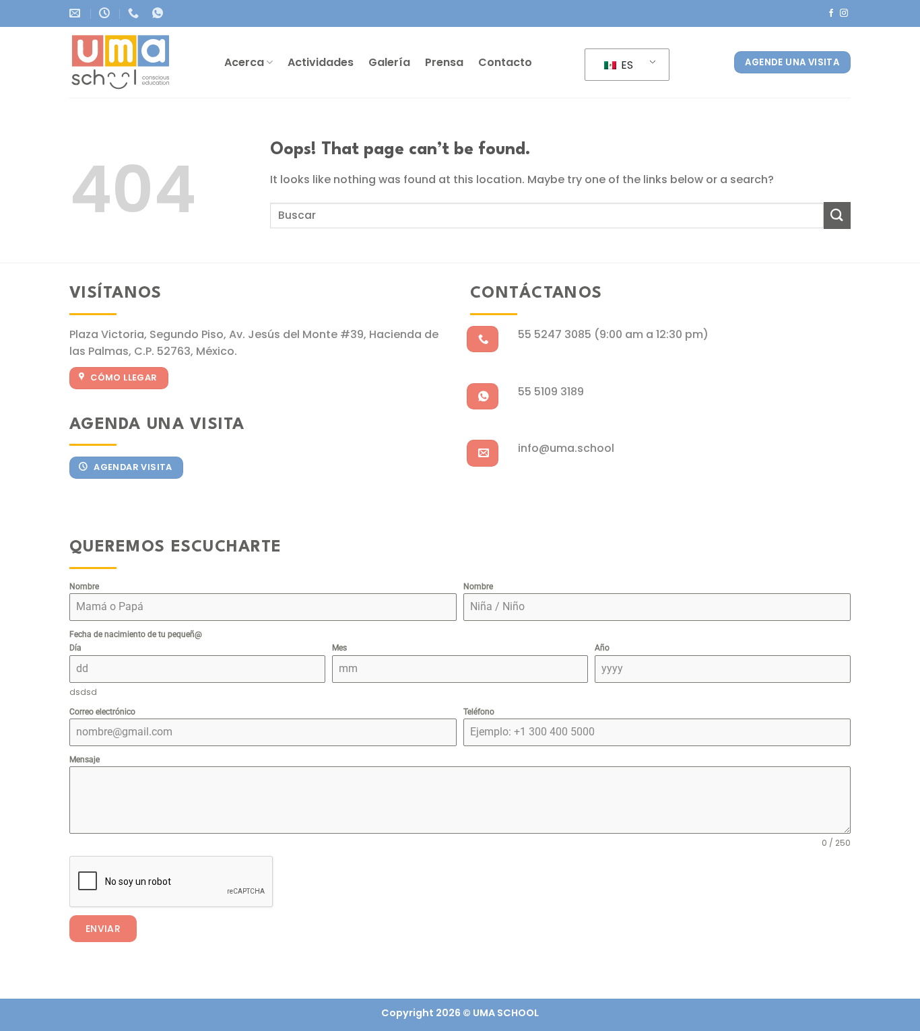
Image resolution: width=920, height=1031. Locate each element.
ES (625, 65)
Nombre (84, 586)
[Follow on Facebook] (831, 13)
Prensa (444, 62)
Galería (389, 62)
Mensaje (84, 759)
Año (602, 648)
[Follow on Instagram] (844, 13)
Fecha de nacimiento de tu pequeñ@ (135, 634)
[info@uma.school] (76, 13)
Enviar (103, 928)
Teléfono (478, 712)
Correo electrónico (102, 712)
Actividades (321, 62)
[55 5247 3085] (135, 13)
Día (75, 648)
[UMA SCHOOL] (136, 62)
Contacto (505, 62)
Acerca (244, 62)
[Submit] (837, 215)
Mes (339, 648)
